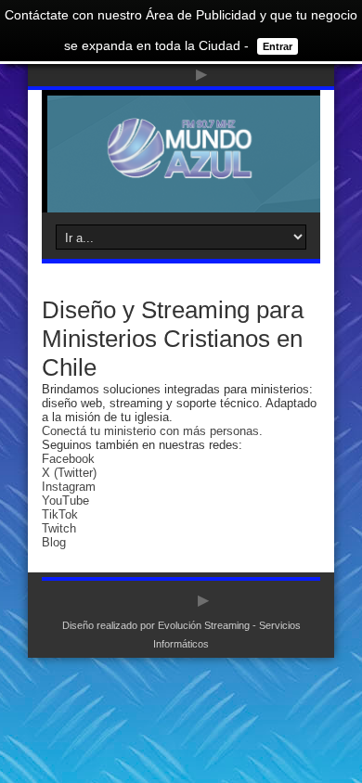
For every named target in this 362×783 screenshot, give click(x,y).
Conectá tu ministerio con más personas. (152, 431)
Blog (54, 542)
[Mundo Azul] (181, 166)
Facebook (68, 459)
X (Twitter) (69, 473)
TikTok (60, 514)
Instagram (69, 487)
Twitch (59, 528)
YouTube (65, 500)
